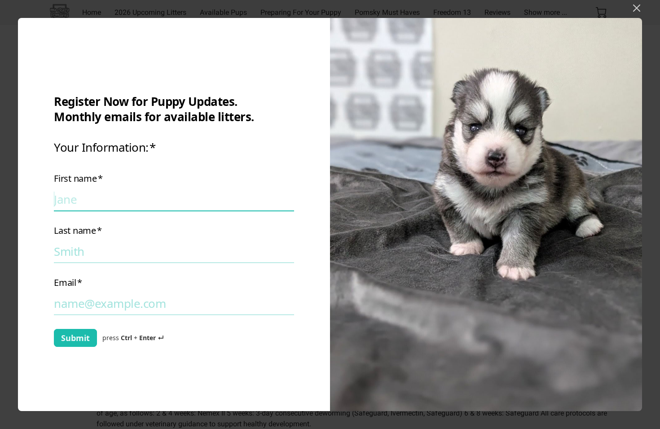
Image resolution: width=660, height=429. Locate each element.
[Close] (636, 8)
